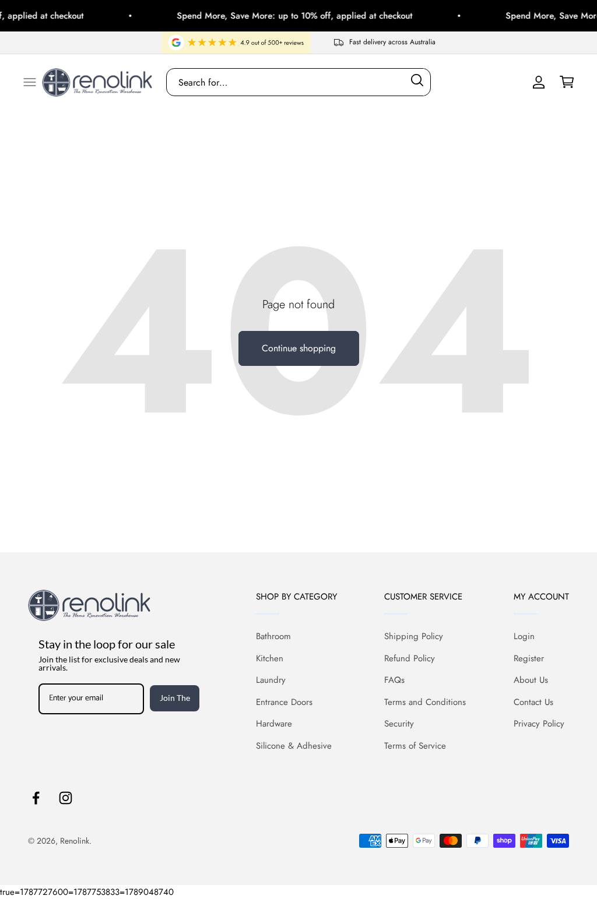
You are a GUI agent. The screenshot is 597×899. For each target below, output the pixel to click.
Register (529, 658)
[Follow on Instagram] (65, 798)
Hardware (274, 723)
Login (524, 636)
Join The (175, 698)
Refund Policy (409, 658)
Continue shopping (299, 348)
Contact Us (533, 702)
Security (399, 723)
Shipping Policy (413, 636)
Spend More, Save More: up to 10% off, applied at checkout (287, 15)
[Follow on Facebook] (36, 798)
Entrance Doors (284, 702)
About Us (531, 680)
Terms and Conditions (425, 702)
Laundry (271, 680)
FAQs (394, 680)
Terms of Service (415, 745)
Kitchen (269, 658)
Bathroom (273, 636)
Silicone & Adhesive (294, 745)
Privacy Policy (539, 723)
